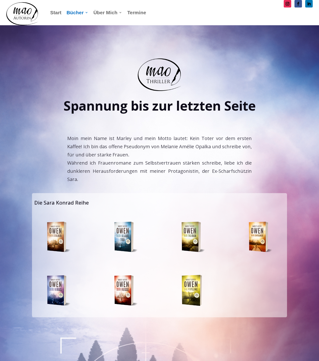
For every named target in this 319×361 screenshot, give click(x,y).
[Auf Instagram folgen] (287, 3)
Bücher (75, 12)
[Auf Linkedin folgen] (309, 3)
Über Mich (105, 12)
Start (55, 12)
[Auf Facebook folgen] (298, 3)
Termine (136, 12)
